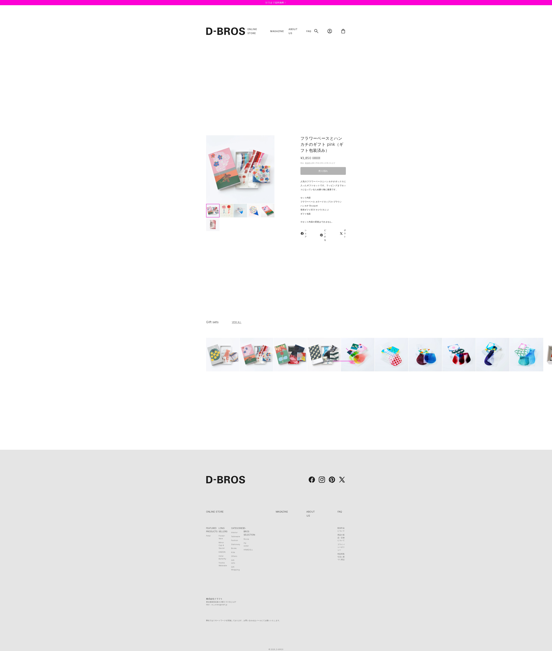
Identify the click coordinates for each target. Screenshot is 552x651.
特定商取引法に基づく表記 (341, 557)
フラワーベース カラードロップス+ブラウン (321, 201)
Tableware (235, 536)
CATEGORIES (237, 528)
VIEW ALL (236, 322)
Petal (208, 536)
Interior (234, 532)
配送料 (307, 163)
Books (234, 548)
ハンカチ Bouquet (309, 205)
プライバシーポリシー (341, 547)
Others (234, 556)
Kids (233, 552)
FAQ (308, 31)
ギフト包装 (305, 213)
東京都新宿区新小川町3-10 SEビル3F (221, 602)
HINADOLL (248, 550)
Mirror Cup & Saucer (222, 545)
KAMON (222, 552)
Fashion (234, 540)
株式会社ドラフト (214, 599)
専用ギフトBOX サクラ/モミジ (314, 209)
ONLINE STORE (215, 511)
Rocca (246, 539)
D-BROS (279, 649)
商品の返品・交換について (341, 537)
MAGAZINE (277, 31)
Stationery (235, 544)
